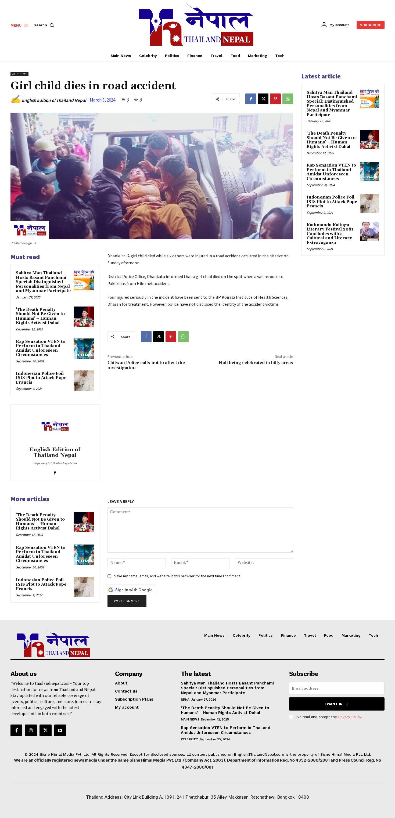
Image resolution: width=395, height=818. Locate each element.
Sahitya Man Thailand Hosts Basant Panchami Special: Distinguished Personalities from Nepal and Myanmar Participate (43, 282)
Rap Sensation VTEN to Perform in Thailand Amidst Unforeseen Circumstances (40, 348)
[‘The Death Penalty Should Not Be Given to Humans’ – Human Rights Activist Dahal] (84, 317)
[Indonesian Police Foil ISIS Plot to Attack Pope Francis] (84, 380)
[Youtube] (60, 730)
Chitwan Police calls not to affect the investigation (146, 365)
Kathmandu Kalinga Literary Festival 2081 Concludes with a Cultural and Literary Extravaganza (330, 233)
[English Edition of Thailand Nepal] (55, 426)
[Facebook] (250, 98)
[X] (263, 98)
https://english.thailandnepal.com (55, 463)
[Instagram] (31, 730)
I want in (334, 704)
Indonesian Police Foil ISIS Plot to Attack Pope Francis (41, 378)
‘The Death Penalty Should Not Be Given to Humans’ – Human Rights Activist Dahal (40, 316)
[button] (45, 25)
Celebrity (189, 739)
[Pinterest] (275, 98)
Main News (19, 74)
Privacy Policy (349, 717)
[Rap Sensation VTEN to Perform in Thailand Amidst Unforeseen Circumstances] (84, 348)
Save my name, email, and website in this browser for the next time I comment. (177, 576)
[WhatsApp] (287, 98)
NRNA (185, 699)
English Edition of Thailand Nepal (54, 100)
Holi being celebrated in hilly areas (256, 362)
